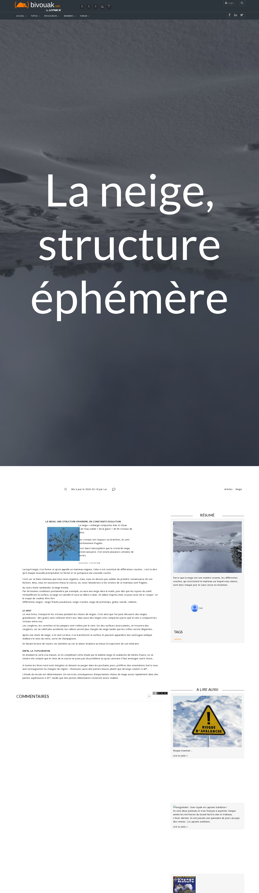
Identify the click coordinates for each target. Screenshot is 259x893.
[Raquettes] (89, 7)
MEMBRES (68, 16)
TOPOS (34, 16)
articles (178, 639)
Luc (200, 607)
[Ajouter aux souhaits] (65, 490)
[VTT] (102, 7)
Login (230, 2)
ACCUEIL (20, 16)
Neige (238, 489)
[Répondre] (149, 696)
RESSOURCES (50, 16)
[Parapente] (109, 7)
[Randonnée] (82, 7)
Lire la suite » (180, 755)
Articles (228, 489)
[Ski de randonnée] (96, 7)
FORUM (83, 16)
